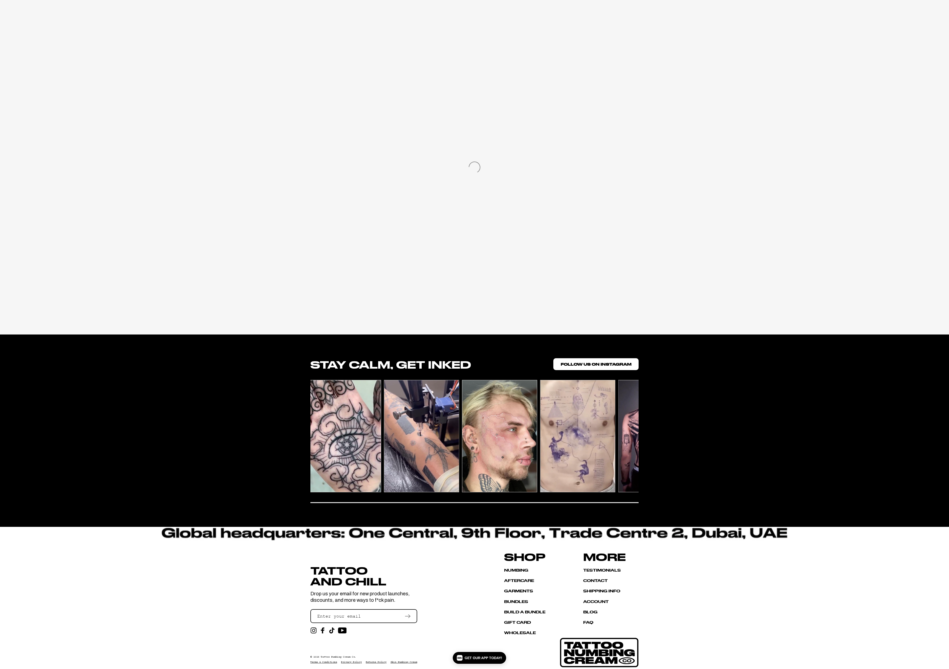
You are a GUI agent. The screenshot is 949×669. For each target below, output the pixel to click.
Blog (590, 611)
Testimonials (602, 570)
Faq (588, 622)
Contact (595, 580)
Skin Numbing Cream (403, 662)
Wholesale (520, 632)
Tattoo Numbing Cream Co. (338, 657)
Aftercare (519, 580)
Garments (518, 590)
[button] (479, 658)
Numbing (516, 570)
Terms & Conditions (323, 662)
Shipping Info (601, 590)
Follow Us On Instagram (596, 364)
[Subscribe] (407, 616)
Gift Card (517, 622)
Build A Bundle (524, 611)
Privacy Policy (351, 662)
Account (596, 601)
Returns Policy (376, 662)
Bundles (516, 601)
